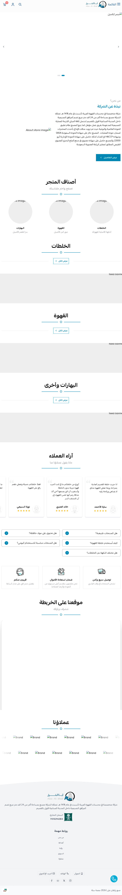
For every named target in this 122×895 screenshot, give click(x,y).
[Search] (19, 4)
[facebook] (51, 880)
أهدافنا (61, 842)
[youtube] (57, 880)
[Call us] (114, 878)
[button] (63, 75)
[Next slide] (3, 46)
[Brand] (16, 741)
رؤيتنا (61, 848)
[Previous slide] (118, 46)
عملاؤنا (61, 858)
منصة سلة (95, 890)
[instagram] (70, 880)
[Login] (13, 4)
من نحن (61, 837)
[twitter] (64, 880)
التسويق (61, 853)
